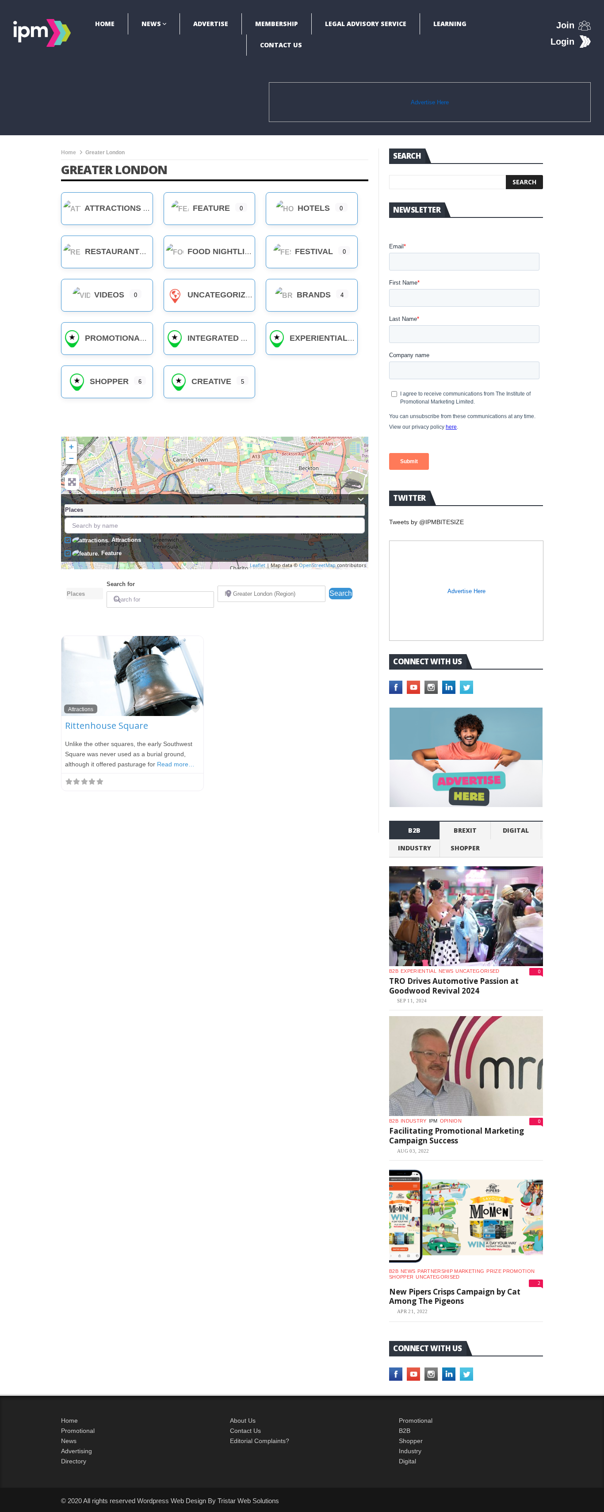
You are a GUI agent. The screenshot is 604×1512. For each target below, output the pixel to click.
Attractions (112, 208)
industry (414, 848)
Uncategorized (220, 294)
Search (340, 593)
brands (312, 294)
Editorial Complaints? (259, 1440)
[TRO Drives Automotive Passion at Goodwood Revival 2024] (466, 916)
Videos (108, 294)
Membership (276, 23)
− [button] (71, 458)
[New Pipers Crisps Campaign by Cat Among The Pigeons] (466, 1216)
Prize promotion (510, 1271)
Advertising (76, 1451)
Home (105, 23)
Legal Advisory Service (365, 23)
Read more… (176, 764)
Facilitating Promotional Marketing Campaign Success (456, 1136)
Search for (121, 584)
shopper (465, 848)
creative (210, 381)
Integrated (212, 338)
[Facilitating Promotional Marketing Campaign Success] (466, 1066)
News (151, 23)
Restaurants (114, 251)
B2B (404, 1430)
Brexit (465, 830)
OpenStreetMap (317, 565)
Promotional (114, 338)
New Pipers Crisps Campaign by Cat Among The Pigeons (454, 1296)
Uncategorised (477, 971)
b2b (414, 830)
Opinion (451, 1121)
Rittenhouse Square (106, 725)
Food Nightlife (220, 251)
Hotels (312, 208)
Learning (449, 23)
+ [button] (71, 446)
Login (562, 41)
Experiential (317, 338)
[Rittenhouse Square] (215, 493)
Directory (73, 1461)
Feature (210, 208)
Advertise (210, 23)
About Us (243, 1420)
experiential (418, 971)
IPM (433, 1121)
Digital (516, 830)
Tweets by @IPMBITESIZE (426, 522)
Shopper (108, 381)
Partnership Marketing (450, 1271)
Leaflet (257, 565)
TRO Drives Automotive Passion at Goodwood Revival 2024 (454, 986)
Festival (313, 251)
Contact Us (281, 45)
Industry (410, 1451)
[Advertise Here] (466, 757)
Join (565, 25)
